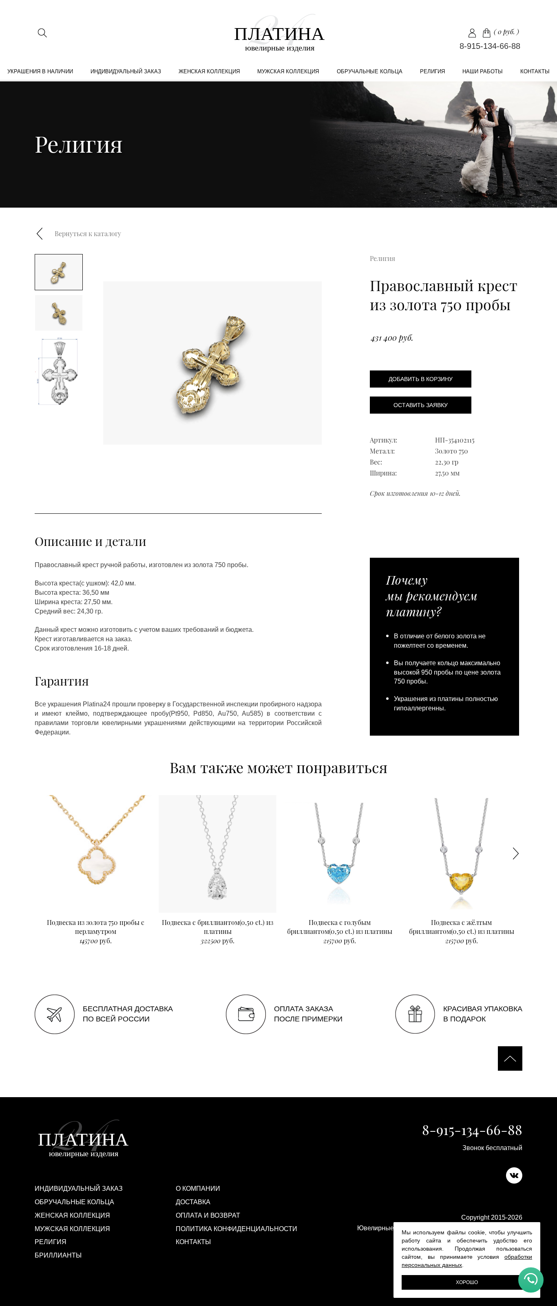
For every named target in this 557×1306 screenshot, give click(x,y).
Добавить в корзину (421, 379)
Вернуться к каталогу (88, 233)
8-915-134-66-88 (490, 46)
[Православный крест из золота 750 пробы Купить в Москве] (279, 33)
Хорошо (467, 1282)
